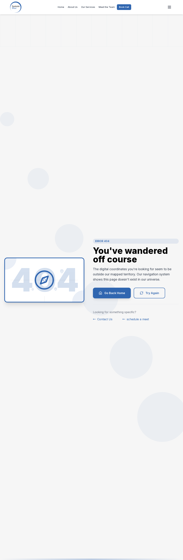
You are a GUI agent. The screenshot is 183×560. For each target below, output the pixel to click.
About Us (73, 7)
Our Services (88, 7)
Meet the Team (107, 7)
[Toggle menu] (169, 7)
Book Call (124, 7)
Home (61, 7)
